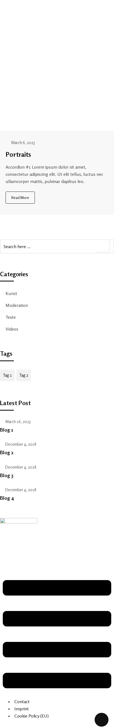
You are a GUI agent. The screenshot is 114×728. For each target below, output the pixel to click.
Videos (12, 329)
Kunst (11, 293)
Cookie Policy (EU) (31, 716)
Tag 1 (7, 375)
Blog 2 (6, 452)
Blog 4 (7, 498)
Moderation (17, 305)
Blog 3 (6, 475)
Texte (11, 317)
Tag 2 (23, 375)
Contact (22, 701)
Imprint (21, 708)
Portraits (18, 154)
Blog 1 (6, 430)
